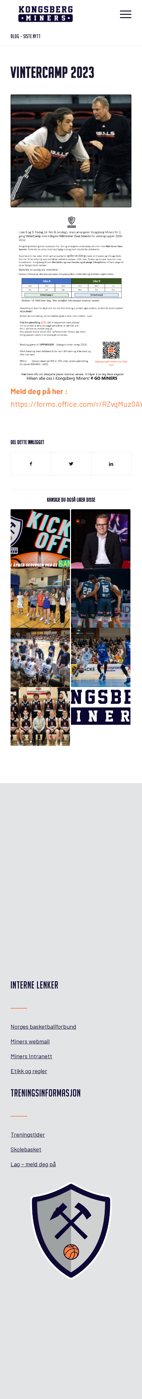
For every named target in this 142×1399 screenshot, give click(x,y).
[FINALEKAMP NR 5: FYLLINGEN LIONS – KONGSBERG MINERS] (100, 598)
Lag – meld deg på (33, 1164)
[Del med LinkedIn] (111, 463)
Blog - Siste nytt (26, 36)
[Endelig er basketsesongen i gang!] (40, 598)
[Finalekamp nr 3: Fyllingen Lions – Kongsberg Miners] (100, 657)
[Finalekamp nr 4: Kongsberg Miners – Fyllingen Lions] (40, 657)
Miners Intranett (31, 1056)
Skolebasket (26, 1149)
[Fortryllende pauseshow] (100, 538)
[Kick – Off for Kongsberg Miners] (40, 538)
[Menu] (122, 13)
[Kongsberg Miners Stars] (100, 708)
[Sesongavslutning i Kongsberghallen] (40, 716)
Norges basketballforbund (43, 1026)
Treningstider (28, 1134)
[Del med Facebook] (31, 463)
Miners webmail (30, 1041)
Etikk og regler (29, 1070)
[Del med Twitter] (71, 463)
